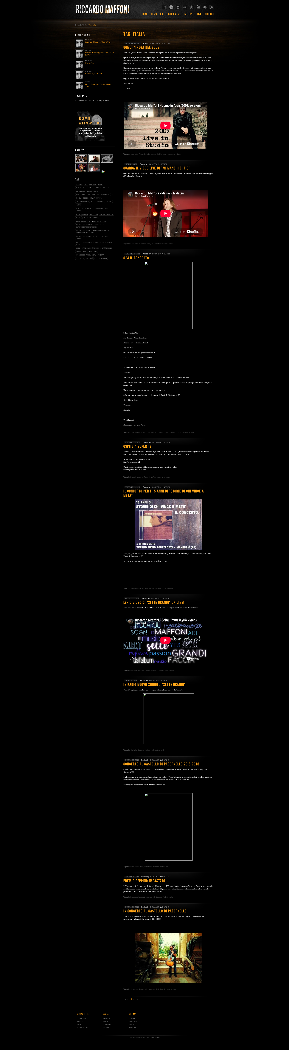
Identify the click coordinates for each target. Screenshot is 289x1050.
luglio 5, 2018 (131, 680)
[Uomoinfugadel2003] (168, 48)
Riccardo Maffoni (81, 25)
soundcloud (81, 251)
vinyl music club (100, 258)
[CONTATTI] (209, 15)
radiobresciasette (90, 218)
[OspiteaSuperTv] (168, 447)
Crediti (131, 1024)
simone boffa (99, 248)
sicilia (171, 897)
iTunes (99, 198)
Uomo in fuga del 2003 (93, 74)
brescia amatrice (102, 187)
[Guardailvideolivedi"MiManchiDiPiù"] (168, 168)
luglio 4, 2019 (131, 164)
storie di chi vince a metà (86, 255)
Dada (79, 1024)
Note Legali (133, 1021)
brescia (90, 187)
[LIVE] (199, 15)
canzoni (131, 154)
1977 (85, 184)
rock (78, 248)
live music (100, 201)
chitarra (95, 194)
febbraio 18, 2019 (132, 487)
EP (111, 194)
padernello (148, 867)
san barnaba (169, 244)
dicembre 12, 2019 (132, 43)
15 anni (131, 588)
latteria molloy (82, 201)
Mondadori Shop (83, 1027)
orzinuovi (94, 214)
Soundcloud (107, 1024)
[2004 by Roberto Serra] (94, 172)
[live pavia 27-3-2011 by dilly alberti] (107, 162)
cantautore (138, 432)
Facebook (106, 1018)
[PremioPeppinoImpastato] (168, 881)
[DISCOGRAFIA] (173, 15)
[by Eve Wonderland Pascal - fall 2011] (81, 162)
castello (131, 867)
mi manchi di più (144, 244)
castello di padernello (140, 989)
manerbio (158, 432)
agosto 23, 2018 (132, 598)
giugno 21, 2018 (132, 907)
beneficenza (81, 187)
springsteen (92, 251)
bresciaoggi (80, 191)
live (93, 201)
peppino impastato (106, 214)
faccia (78, 198)
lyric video (141, 670)
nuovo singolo (82, 214)
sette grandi (87, 248)
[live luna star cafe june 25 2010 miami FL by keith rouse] (81, 172)
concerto (105, 194)
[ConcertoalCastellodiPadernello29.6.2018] (168, 764)
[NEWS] (154, 15)
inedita (86, 198)
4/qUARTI (79, 184)
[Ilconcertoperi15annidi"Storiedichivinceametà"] (168, 493)
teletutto (80, 258)
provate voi (150, 897)
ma (139, 588)
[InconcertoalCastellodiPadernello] (168, 911)
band (100, 184)
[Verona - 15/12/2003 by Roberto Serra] (103, 172)
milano (109, 201)
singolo (109, 248)
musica (78, 205)
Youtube (106, 1027)
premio (78, 218)
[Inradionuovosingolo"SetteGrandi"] (168, 685)
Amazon (80, 1021)
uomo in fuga (175, 154)
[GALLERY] (188, 15)
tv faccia (167, 477)
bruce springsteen (83, 194)
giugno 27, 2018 (132, 760)
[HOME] (145, 15)
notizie (167, 43)
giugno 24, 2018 (132, 877)
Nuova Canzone (91, 63)
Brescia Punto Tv (94, 191)
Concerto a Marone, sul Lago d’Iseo (98, 42)
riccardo (156, 43)
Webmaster (133, 1027)
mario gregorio (137, 477)
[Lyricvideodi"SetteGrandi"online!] (168, 603)
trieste (89, 258)
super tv (101, 255)
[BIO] (162, 15)
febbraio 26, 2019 (132, 254)
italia (92, 198)
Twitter (105, 1021)
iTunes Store (81, 1018)
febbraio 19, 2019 (132, 442)
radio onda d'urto (83, 221)
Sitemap (132, 1018)
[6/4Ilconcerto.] (168, 258)
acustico (92, 184)
